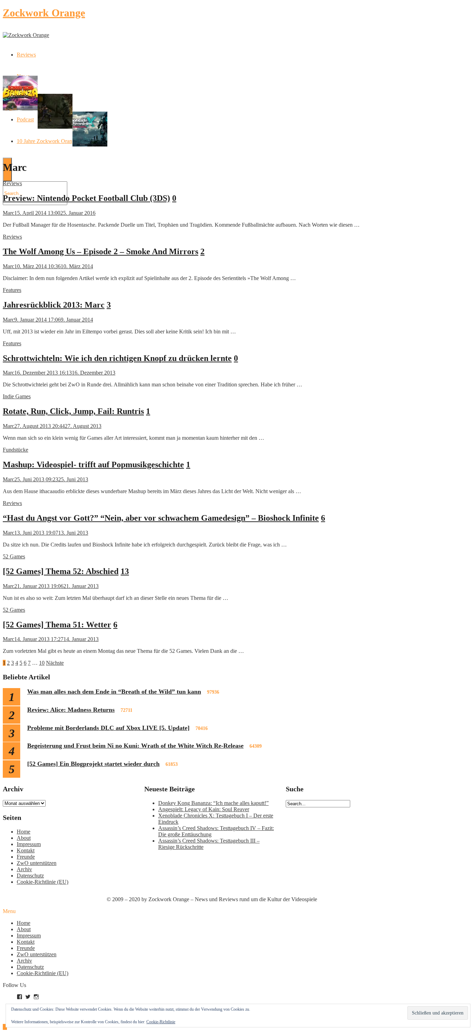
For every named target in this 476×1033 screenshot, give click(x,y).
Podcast (25, 119)
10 (42, 663)
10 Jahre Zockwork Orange (47, 141)
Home (23, 832)
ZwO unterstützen (36, 863)
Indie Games (17, 396)
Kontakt (25, 850)
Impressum (29, 844)
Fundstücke (15, 450)
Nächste (55, 663)
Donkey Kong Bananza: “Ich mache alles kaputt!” (213, 803)
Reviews (26, 55)
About (24, 838)
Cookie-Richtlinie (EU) (42, 882)
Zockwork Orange (44, 12)
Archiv (24, 869)
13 (125, 571)
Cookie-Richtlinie (160, 1021)
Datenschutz (30, 876)
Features (12, 290)
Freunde (26, 857)
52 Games (14, 556)
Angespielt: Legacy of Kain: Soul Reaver (203, 809)
